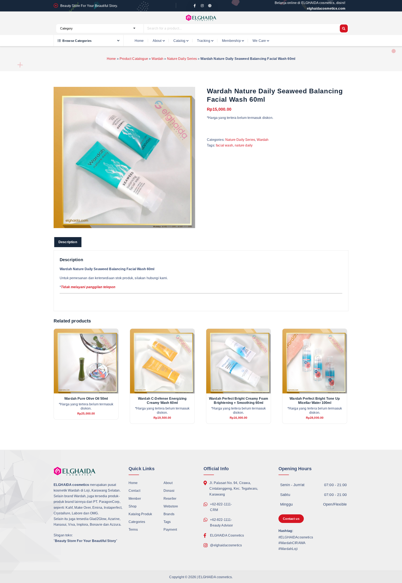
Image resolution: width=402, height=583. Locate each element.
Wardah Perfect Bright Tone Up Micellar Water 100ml (315, 401)
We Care (259, 40)
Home (139, 40)
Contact (134, 491)
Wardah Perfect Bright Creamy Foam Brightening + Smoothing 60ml (238, 401)
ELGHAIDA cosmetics (215, 577)
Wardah (157, 58)
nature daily (244, 145)
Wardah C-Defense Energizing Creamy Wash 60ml (162, 401)
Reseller (170, 498)
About (157, 40)
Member (135, 498)
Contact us (291, 518)
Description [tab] (67, 242)
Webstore (171, 506)
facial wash (224, 145)
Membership (231, 40)
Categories (137, 522)
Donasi (169, 491)
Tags (167, 522)
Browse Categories (76, 40)
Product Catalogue (134, 58)
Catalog (179, 40)
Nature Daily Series (182, 58)
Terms (133, 529)
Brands (169, 514)
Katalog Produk (140, 514)
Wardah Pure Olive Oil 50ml (86, 398)
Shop (133, 506)
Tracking (203, 40)
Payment (170, 529)
